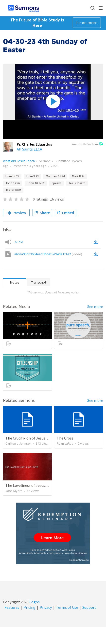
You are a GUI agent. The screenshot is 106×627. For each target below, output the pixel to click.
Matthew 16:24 (55, 176)
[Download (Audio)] (97, 242)
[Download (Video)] (97, 254)
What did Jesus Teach (19, 161)
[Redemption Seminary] (53, 533)
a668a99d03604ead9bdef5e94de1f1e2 (48, 254)
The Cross (65, 438)
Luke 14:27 (12, 176)
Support (89, 607)
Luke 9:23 (32, 176)
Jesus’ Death (77, 183)
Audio (19, 242)
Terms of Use (67, 607)
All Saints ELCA (29, 149)
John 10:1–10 (35, 183)
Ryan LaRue (65, 443)
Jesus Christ (13, 190)
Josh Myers (13, 491)
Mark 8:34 (78, 176)
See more (95, 306)
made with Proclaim (85, 144)
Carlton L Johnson (18, 443)
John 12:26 (12, 183)
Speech (56, 183)
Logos (34, 601)
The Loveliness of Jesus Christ (30, 485)
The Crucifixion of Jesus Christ (30, 438)
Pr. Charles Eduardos (34, 144)
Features (11, 607)
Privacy (46, 607)
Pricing (29, 607)
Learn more (86, 22)
